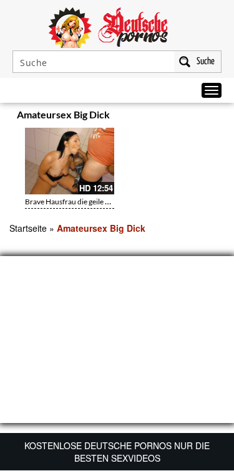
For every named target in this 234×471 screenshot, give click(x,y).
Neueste (147, 116)
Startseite (28, 228)
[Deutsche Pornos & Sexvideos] (117, 26)
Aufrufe (172, 116)
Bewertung (201, 116)
